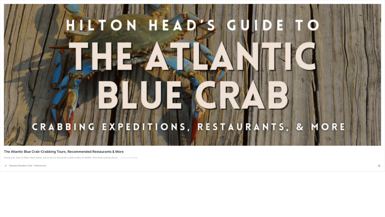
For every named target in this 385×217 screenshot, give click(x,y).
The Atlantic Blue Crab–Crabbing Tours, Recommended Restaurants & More (64, 152)
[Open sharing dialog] (379, 164)
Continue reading (128, 157)
